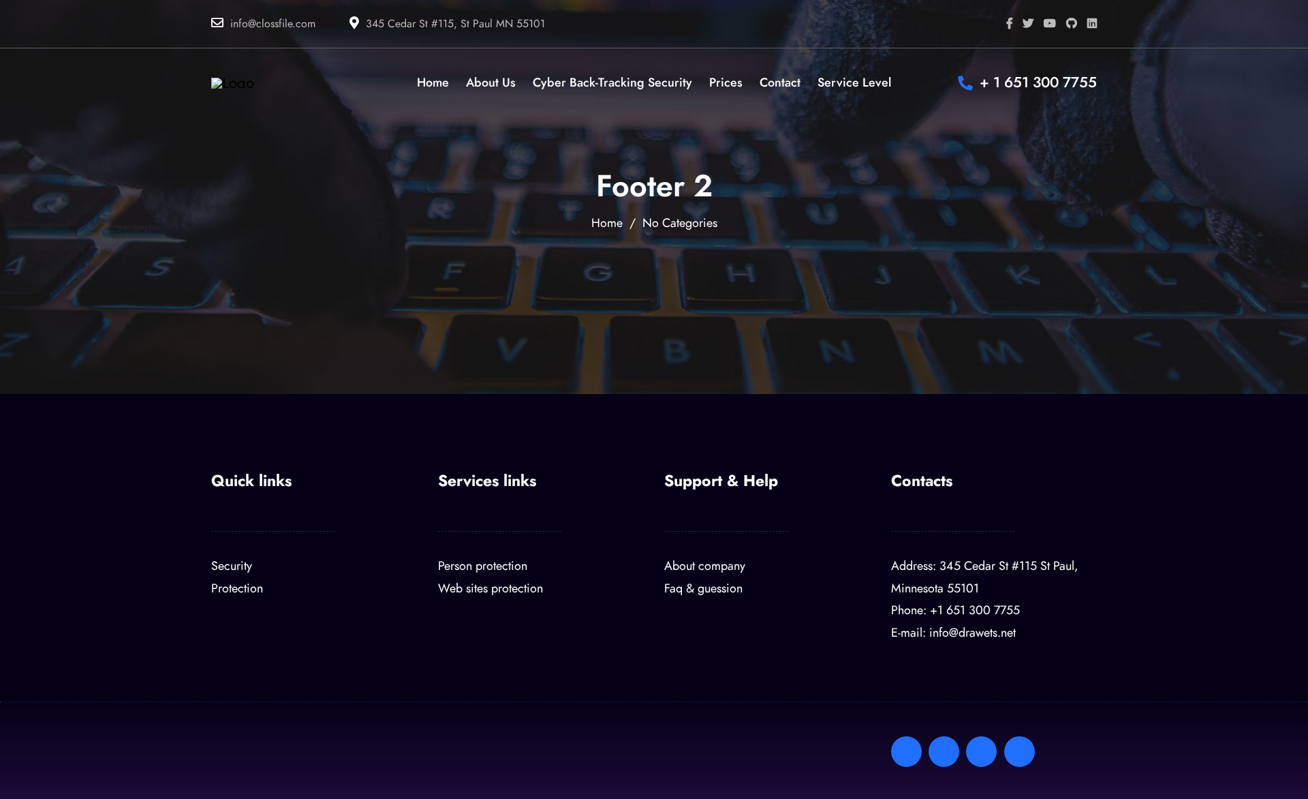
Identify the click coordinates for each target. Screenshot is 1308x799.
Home (607, 222)
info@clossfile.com (272, 23)
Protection (237, 588)
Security (231, 565)
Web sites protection (490, 588)
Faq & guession (703, 588)
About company (704, 565)
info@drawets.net (972, 632)
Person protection (482, 565)
